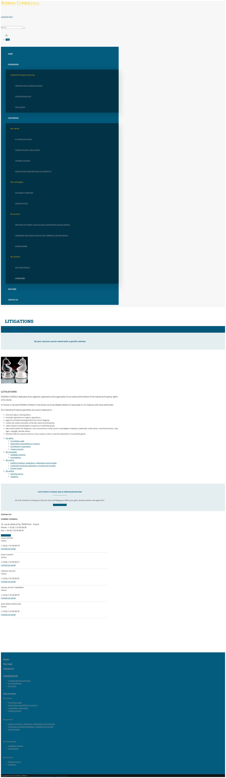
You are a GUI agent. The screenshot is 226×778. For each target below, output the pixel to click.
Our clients (20, 107)
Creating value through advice (28, 86)
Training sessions (22, 161)
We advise (9, 438)
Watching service (22, 267)
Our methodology (23, 96)
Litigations (20, 278)
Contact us (13, 300)
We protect (10, 460)
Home (10, 54)
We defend (10, 471)
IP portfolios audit (23, 139)
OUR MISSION (10, 676)
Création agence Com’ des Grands (41, 776)
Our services (13, 118)
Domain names (21, 246)
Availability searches (24, 193)
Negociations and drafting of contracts (33, 171)
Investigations (21, 203)
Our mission (13, 64)
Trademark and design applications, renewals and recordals (41, 235)
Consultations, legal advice (27, 150)
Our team (12, 289)
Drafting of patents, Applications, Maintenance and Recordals (31, 724)
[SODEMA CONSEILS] (20, 6)
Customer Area (6, 17)
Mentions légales (62, 776)
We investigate (11, 452)
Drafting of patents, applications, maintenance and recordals (42, 225)
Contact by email (8, 548)
